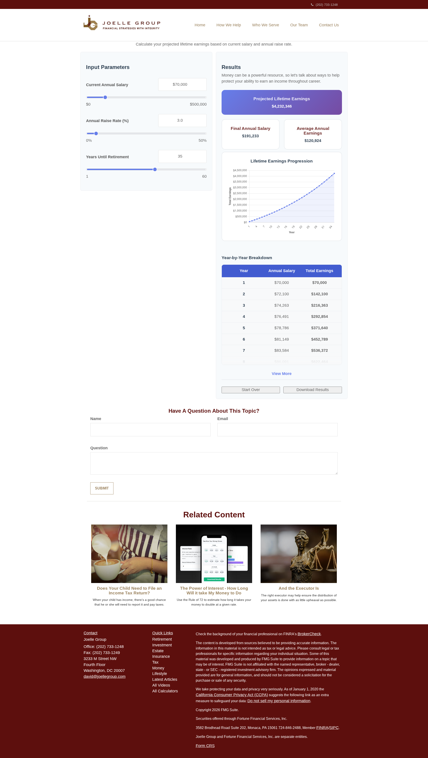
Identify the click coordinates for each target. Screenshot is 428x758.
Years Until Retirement (107, 156)
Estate (158, 651)
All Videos (161, 685)
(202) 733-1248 (327, 4)
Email (222, 418)
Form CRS (205, 745)
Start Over (251, 389)
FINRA (322, 727)
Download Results (312, 389)
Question (99, 448)
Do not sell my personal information (278, 701)
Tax (155, 662)
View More (282, 373)
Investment (162, 645)
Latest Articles (164, 679)
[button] (229, 25)
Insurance (161, 656)
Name (95, 418)
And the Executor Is (299, 588)
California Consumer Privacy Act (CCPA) (232, 695)
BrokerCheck (309, 634)
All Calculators (165, 691)
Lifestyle (159, 673)
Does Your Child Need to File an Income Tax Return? (129, 590)
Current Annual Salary (107, 85)
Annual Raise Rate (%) (107, 121)
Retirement (162, 639)
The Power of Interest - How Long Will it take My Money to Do (214, 590)
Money (158, 668)
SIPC (334, 727)
